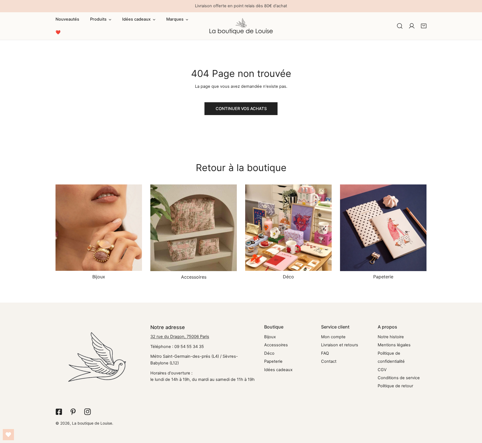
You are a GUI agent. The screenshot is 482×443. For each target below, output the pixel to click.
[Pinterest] (73, 412)
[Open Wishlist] (8, 434)
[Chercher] (400, 26)
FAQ (325, 353)
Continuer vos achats (241, 108)
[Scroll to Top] (472, 413)
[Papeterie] (383, 227)
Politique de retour (395, 385)
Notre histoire (391, 336)
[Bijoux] (99, 227)
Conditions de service (399, 377)
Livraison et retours (339, 344)
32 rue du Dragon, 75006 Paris (179, 336)
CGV (382, 369)
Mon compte (333, 336)
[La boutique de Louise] (241, 26)
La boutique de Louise (92, 423)
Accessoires (276, 344)
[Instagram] (87, 412)
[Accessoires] (193, 227)
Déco (269, 353)
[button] (101, 19)
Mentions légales (394, 344)
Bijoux (270, 336)
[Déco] (288, 227)
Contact (328, 361)
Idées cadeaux (278, 369)
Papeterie (273, 361)
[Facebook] (59, 412)
